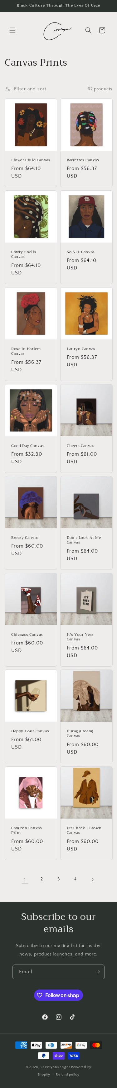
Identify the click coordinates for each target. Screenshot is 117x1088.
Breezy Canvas (25, 537)
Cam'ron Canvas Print (26, 830)
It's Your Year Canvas (80, 637)
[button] (12, 30)
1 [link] (25, 879)
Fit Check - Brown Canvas (84, 830)
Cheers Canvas (81, 445)
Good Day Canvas (27, 445)
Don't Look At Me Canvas (84, 540)
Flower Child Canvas (30, 160)
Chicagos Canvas (27, 634)
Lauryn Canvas (81, 349)
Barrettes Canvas (83, 160)
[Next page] (92, 879)
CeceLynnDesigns (56, 1067)
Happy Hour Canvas (30, 731)
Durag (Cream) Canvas (80, 734)
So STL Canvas (81, 252)
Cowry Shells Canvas (23, 254)
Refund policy (67, 1074)
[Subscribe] (97, 972)
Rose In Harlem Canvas (26, 351)
